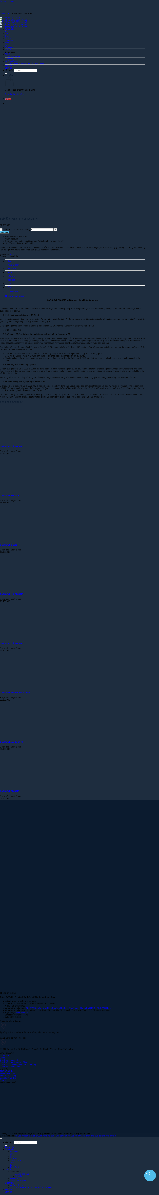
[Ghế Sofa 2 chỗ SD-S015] (30, 638)
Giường (11, 276)
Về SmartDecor (16, 1185)
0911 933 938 (22, 1013)
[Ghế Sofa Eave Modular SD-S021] (30, 688)
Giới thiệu (9, 1183)
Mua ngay (4, 232)
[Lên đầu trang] (1, 1138)
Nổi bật (11, 280)
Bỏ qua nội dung (7, 1)
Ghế (10, 272)
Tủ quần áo (13, 291)
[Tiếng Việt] (9, 99)
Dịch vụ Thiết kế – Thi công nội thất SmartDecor (31, 1187)
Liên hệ (8, 1192)
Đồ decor (12, 269)
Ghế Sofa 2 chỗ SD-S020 (11, 446)
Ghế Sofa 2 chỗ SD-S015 (11, 643)
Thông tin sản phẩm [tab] (14, 296)
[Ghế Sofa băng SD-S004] (30, 737)
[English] (6, 99)
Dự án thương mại (18, 1181)
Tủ (9, 287)
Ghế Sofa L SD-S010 (9, 791)
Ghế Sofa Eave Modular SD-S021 (15, 693)
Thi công (14, 1178)
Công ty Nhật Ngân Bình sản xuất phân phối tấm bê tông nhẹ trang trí (86, 1136)
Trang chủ (10, 1147)
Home (2, 13)
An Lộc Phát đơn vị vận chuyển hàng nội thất (34, 1136)
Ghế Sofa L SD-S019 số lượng (16, 229)
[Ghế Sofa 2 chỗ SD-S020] (30, 441)
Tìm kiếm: (9, 1142)
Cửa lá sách (13, 265)
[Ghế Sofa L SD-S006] (30, 491)
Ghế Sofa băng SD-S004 (11, 742)
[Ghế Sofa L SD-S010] (30, 786)
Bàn (10, 261)
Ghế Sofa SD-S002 (8, 545)
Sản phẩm (10, 1149)
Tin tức (8, 1190)
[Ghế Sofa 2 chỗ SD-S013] (30, 589)
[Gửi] (6, 1145)
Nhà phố (18, 1176)
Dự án (8, 1169)
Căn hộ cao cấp (22, 1174)
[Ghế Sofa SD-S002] (30, 540)
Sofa (9, 13)
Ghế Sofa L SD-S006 (9, 496)
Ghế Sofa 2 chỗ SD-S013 (11, 594)
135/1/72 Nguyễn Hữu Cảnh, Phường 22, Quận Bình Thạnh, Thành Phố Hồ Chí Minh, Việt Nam (68, 1008)
